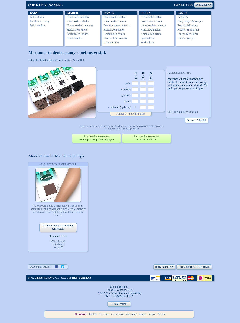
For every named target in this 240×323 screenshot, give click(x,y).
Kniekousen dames (114, 33)
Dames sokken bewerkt (117, 25)
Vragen (151, 314)
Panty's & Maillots (187, 33)
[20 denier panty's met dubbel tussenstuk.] (58, 185)
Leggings (182, 16)
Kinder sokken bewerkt (80, 25)
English (93, 314)
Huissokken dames (114, 29)
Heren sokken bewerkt (153, 25)
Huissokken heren (151, 29)
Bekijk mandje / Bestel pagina (194, 266)
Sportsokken (147, 38)
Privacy (161, 314)
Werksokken (147, 42)
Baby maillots (37, 25)
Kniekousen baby (39, 21)
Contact (142, 314)
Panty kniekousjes (187, 25)
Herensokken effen (151, 16)
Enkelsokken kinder (78, 21)
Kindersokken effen (78, 16)
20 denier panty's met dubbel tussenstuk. (58, 227)
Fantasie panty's (186, 38)
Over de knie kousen (115, 38)
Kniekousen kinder (77, 33)
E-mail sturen (119, 303)
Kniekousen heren (151, 33)
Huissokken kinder (77, 29)
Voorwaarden (117, 314)
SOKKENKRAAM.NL (45, 5)
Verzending (131, 314)
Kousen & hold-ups (188, 29)
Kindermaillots (75, 38)
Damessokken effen (115, 16)
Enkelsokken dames (115, 21)
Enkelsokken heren (151, 21)
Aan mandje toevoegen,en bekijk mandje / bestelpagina (96, 138)
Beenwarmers (111, 42)
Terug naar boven (164, 266)
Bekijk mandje (203, 4)
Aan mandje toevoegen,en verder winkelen (146, 138)
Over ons (103, 314)
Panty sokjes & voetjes (190, 21)
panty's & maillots (74, 59)
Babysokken (37, 16)
